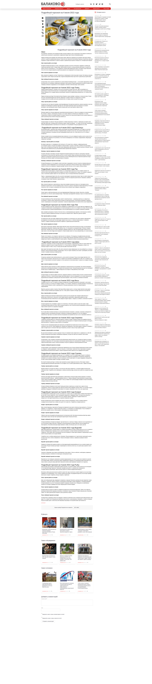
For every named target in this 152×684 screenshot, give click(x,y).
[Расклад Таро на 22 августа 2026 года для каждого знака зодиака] (105, 162)
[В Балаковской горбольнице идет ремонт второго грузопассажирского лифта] (67, 522)
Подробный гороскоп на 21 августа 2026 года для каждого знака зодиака (103, 220)
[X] (43, 29)
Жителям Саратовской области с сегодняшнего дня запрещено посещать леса (102, 234)
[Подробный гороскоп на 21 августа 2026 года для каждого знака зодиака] (105, 217)
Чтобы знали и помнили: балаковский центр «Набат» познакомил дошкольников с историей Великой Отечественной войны (84, 586)
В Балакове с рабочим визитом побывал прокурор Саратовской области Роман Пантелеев (49, 531)
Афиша (68, 8)
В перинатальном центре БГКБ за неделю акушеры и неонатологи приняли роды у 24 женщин (102, 131)
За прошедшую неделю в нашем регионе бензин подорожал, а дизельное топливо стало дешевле (102, 276)
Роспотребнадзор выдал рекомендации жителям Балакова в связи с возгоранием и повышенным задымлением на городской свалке (103, 86)
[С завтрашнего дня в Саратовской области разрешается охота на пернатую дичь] (49, 576)
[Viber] (43, 32)
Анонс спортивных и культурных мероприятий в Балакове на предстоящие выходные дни (102, 68)
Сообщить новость (80, 4)
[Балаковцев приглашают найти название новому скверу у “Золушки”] (105, 185)
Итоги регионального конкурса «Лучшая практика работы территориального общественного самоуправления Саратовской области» (67, 586)
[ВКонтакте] (43, 21)
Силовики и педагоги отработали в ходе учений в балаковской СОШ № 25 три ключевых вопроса (103, 326)
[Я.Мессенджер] (43, 18)
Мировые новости (59, 8)
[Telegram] (43, 26)
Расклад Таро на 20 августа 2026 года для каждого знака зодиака (48, 557)
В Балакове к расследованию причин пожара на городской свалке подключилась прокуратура (103, 35)
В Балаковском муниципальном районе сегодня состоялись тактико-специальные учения (102, 52)
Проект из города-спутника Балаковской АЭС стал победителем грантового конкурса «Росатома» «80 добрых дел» (66, 558)
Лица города (106, 8)
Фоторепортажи (77, 8)
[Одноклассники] (43, 24)
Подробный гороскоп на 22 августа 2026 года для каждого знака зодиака (103, 172)
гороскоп (43, 502)
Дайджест (87, 8)
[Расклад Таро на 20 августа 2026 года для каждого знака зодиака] (49, 548)
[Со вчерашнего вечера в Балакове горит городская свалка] (105, 202)
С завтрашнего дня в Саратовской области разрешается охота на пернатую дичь (47, 585)
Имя (42, 607)
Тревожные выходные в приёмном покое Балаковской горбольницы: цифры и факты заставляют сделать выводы (84, 557)
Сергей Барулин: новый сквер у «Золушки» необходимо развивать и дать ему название (85, 531)
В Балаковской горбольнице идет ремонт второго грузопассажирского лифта (66, 531)
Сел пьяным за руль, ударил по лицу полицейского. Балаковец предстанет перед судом (102, 95)
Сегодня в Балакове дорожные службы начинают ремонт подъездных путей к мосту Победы (102, 27)
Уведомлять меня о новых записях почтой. (52, 618)
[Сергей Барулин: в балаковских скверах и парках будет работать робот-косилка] (105, 238)
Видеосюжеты (96, 8)
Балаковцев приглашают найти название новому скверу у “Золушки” (102, 189)
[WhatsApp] (43, 35)
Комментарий (44, 598)
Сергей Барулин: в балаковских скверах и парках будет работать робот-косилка (102, 242)
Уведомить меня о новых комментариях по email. (53, 614)
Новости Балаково (47, 8)
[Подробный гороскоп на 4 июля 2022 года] (52, 14)
